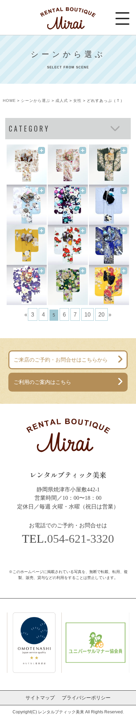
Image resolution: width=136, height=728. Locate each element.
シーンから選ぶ (35, 100)
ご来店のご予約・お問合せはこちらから (61, 360)
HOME (9, 100)
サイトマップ (40, 697)
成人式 (61, 100)
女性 (77, 100)
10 (87, 314)
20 (101, 314)
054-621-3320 (80, 538)
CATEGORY (29, 129)
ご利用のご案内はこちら (42, 382)
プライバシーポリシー (86, 697)
